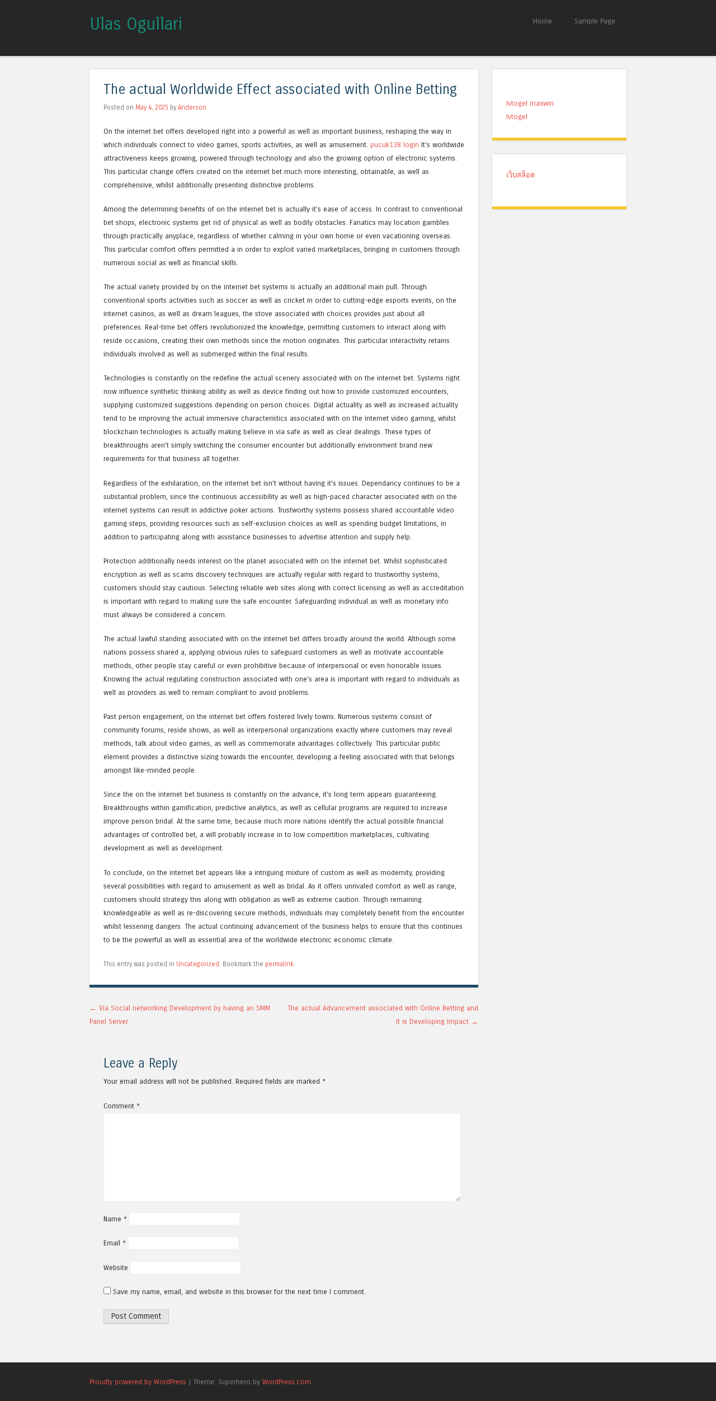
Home (542, 21)
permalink (279, 964)
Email (114, 1243)
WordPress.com (286, 1382)
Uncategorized (197, 964)
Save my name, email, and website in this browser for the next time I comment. (239, 1291)
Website (115, 1267)
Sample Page (594, 21)
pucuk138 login (394, 144)
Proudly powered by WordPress (138, 1382)
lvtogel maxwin (530, 103)
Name (115, 1219)
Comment (121, 1106)
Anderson (192, 107)
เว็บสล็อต (520, 175)
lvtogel (516, 116)
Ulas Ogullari (136, 24)
